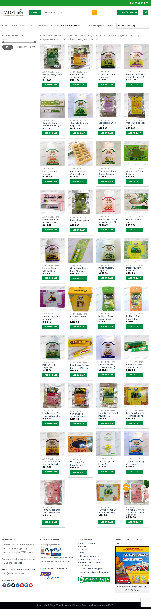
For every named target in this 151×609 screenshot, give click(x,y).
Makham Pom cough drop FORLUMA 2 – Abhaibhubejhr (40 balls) (108, 317)
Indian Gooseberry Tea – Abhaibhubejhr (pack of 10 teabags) (79, 221)
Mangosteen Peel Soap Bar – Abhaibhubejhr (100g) (51, 317)
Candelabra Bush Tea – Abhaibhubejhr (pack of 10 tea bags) (107, 124)
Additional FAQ (87, 565)
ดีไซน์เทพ (109, 605)
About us (84, 549)
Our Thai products (20, 25)
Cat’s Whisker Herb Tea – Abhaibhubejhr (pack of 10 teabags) (135, 124)
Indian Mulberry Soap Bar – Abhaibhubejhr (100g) (134, 269)
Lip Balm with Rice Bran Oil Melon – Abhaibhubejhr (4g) (79, 269)
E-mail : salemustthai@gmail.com (18, 569)
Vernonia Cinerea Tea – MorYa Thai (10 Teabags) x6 (135, 511)
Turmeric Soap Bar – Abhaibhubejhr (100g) (107, 511)
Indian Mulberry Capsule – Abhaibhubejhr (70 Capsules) (108, 269)
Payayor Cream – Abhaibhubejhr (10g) (135, 366)
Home (5, 25)
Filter (7, 47)
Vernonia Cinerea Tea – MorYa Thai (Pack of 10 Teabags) (51, 511)
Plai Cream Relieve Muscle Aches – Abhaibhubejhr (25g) (79, 366)
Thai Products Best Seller (92, 559)
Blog (82, 553)
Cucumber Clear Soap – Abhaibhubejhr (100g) (134, 172)
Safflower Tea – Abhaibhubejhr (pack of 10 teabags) (78, 415)
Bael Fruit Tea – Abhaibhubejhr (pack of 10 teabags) (78, 76)
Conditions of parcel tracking (94, 572)
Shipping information (90, 556)
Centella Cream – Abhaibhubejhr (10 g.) (51, 124)
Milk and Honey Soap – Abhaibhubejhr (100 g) (80, 318)
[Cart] (146, 12)
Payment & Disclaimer (90, 562)
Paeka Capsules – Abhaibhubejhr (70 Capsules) (108, 366)
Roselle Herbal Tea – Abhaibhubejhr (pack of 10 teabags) (51, 414)
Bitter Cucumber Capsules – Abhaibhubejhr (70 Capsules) (108, 75)
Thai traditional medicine (45, 25)
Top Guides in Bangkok (91, 569)
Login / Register (87, 543)
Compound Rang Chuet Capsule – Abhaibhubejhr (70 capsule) (108, 172)
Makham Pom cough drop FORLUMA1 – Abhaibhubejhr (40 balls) (136, 317)
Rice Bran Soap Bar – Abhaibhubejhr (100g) (135, 414)
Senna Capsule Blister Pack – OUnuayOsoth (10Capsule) (106, 462)
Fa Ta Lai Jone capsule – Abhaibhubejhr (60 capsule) (52, 172)
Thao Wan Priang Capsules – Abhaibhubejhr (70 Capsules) (135, 462)
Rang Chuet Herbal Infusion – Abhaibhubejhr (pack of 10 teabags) (108, 414)
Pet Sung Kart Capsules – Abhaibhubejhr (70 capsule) (52, 366)
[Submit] (94, 12)
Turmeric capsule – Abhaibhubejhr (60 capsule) (51, 463)
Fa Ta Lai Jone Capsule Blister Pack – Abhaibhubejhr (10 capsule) (79, 172)
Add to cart (51, 85)
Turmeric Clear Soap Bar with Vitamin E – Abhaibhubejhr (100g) (78, 463)
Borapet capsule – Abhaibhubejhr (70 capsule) (135, 75)
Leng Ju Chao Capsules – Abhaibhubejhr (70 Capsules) (52, 269)
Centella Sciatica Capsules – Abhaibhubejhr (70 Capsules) (80, 124)
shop (20, 563)
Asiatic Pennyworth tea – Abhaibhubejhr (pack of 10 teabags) (52, 76)
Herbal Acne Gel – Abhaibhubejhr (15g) (51, 221)
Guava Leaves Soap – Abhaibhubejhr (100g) (133, 220)
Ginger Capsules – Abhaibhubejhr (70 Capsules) (108, 220)
